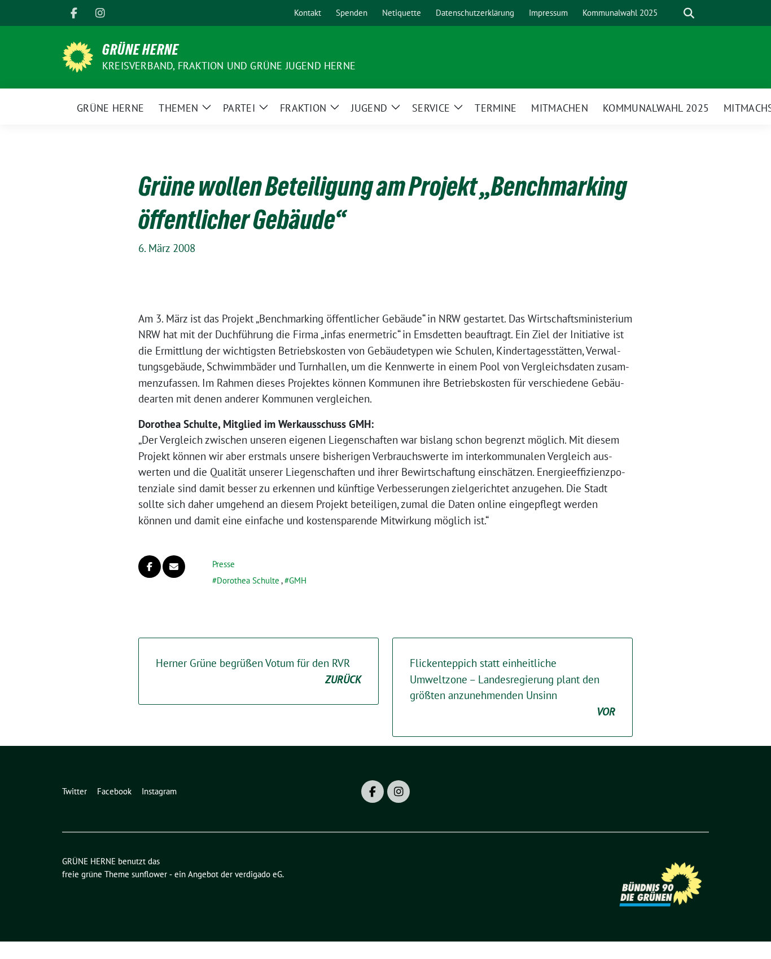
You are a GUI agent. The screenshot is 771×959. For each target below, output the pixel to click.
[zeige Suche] (689, 13)
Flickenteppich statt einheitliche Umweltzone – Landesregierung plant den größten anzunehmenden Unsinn (512, 687)
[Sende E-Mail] (174, 566)
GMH (297, 580)
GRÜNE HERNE (140, 49)
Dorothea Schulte (248, 580)
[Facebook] (74, 13)
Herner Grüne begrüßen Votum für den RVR (258, 671)
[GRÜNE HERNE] (77, 56)
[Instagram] (100, 13)
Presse (223, 564)
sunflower (149, 874)
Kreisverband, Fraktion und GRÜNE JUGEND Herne (229, 65)
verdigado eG (258, 874)
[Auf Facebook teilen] (149, 566)
